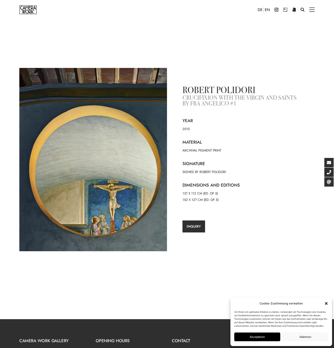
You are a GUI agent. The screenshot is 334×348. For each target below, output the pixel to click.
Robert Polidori (218, 91)
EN (267, 10)
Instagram (276, 9)
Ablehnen (305, 337)
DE (260, 10)
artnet (294, 9)
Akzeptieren (257, 337)
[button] (326, 303)
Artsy (285, 9)
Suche (302, 9)
